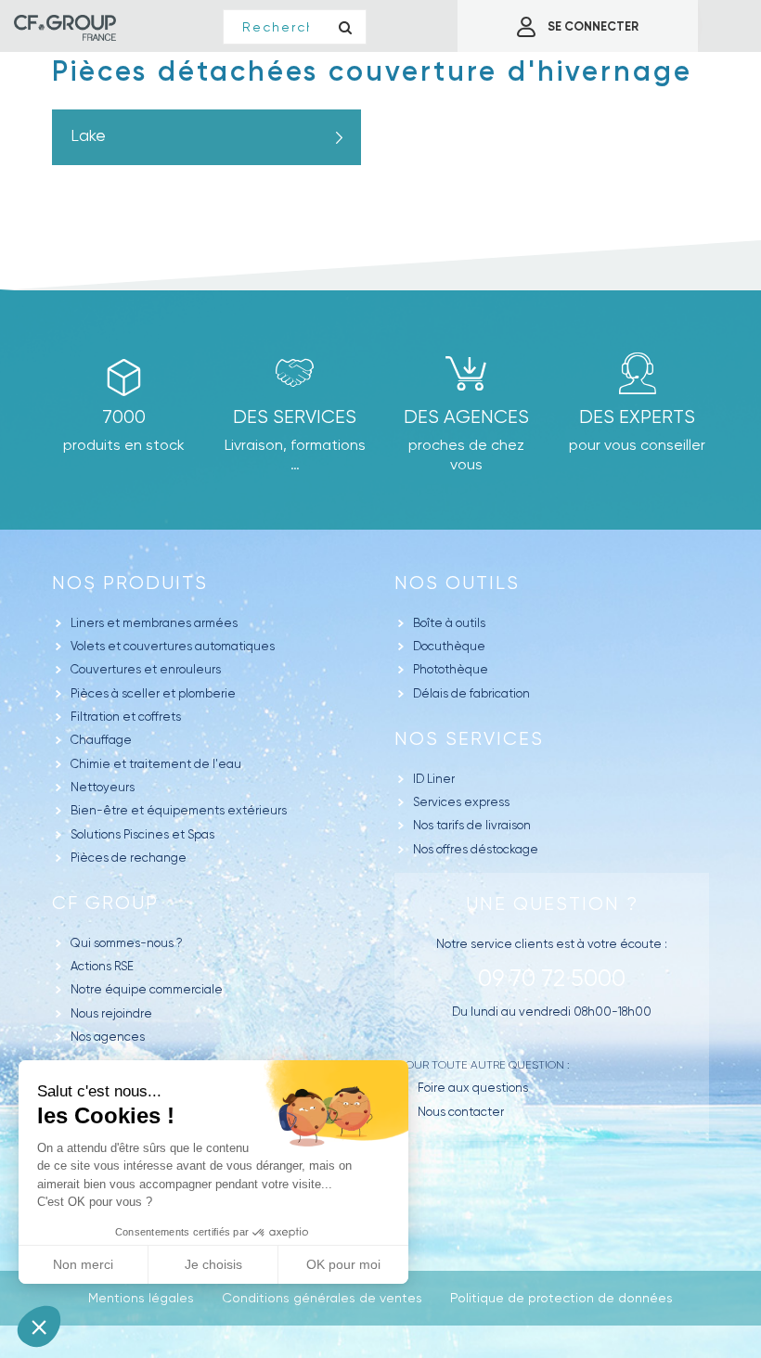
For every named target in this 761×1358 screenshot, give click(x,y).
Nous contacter (461, 1112)
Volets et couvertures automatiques (173, 646)
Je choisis (213, 1264)
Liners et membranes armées (154, 623)
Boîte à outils (449, 623)
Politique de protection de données (561, 1297)
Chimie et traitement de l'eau (156, 764)
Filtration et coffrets (126, 717)
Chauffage (101, 740)
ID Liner (434, 779)
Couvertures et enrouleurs (146, 669)
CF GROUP (105, 903)
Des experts (637, 417)
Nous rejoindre (111, 1013)
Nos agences (108, 1037)
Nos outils (457, 583)
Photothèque (450, 669)
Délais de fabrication (471, 693)
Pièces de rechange (129, 858)
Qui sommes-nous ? (127, 943)
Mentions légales (141, 1297)
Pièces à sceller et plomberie (153, 693)
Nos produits (130, 583)
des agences (466, 417)
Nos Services (469, 738)
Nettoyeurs (103, 787)
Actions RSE (102, 966)
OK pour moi (343, 1264)
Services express (461, 802)
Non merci (83, 1264)
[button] (39, 1326)
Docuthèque (449, 646)
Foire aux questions (473, 1088)
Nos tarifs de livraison (472, 825)
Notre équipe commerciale (147, 989)
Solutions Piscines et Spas (142, 834)
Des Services (294, 417)
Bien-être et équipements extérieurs (179, 810)
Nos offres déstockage (475, 849)
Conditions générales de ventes (322, 1297)
